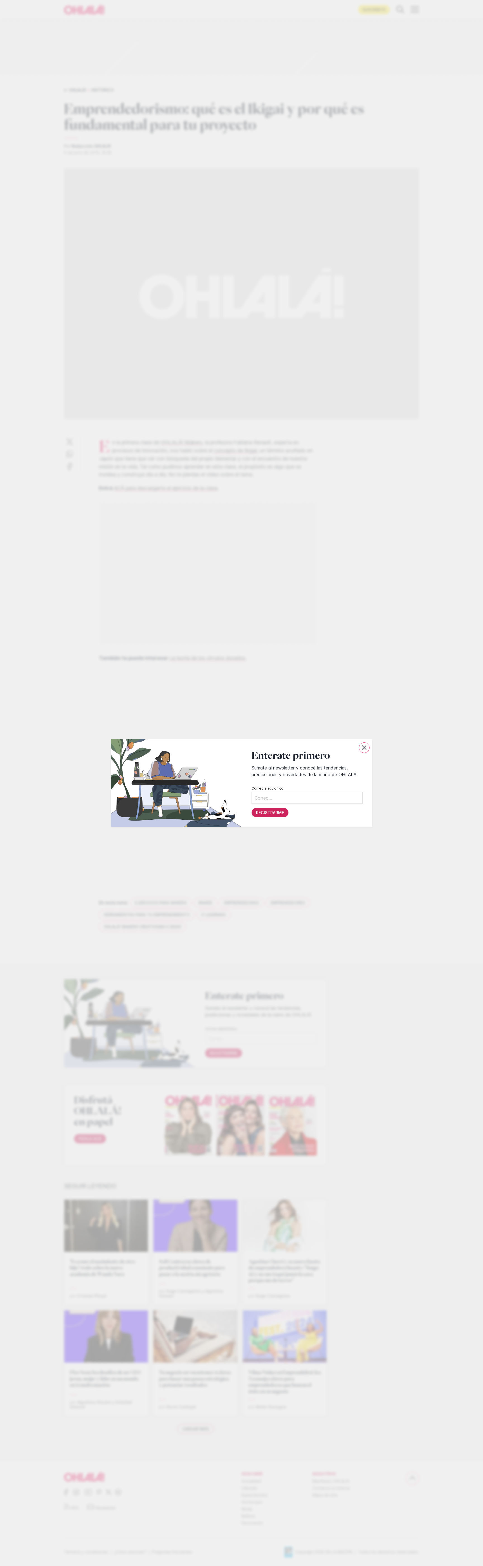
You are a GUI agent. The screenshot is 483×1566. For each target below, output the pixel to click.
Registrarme (270, 812)
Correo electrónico (267, 788)
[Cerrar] (364, 747)
